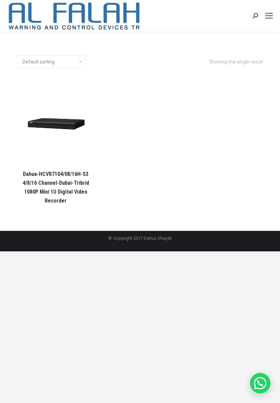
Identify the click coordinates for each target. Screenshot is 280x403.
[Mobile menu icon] (269, 16)
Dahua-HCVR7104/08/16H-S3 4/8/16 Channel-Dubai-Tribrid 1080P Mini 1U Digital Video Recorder (56, 187)
